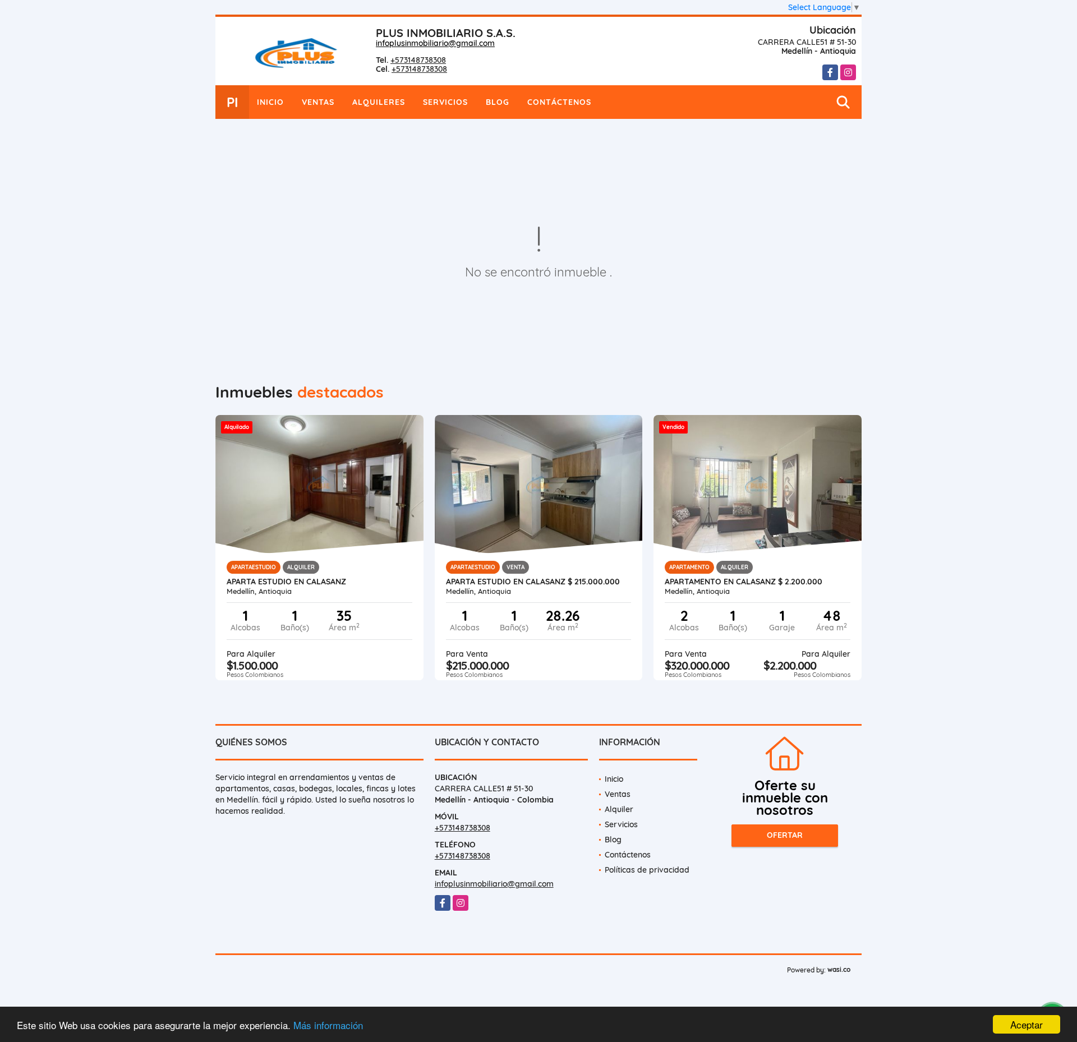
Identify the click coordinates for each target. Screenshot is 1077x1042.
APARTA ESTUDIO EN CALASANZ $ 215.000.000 (533, 581)
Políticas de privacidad (647, 870)
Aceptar (1026, 1024)
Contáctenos (559, 102)
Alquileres (378, 102)
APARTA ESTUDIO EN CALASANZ (286, 581)
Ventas (318, 102)
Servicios (445, 102)
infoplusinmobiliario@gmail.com (435, 43)
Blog (497, 102)
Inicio (270, 102)
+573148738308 (418, 60)
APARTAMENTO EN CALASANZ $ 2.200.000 (743, 581)
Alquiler (619, 809)
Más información (328, 1025)
